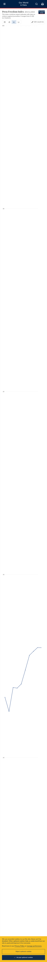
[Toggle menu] (4, 3)
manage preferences (34, 946)
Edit (39, 22)
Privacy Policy (20, 946)
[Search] (36, 4)
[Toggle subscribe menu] (42, 3)
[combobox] (36, 4)
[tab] (4, 22)
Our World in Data (23, 4)
